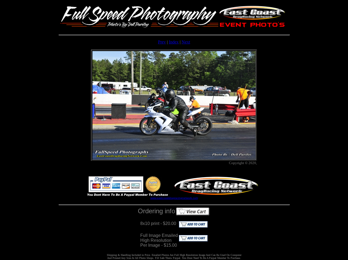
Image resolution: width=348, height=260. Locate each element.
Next (186, 42)
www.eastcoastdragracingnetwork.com (174, 197)
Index (174, 42)
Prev (162, 42)
